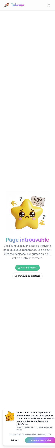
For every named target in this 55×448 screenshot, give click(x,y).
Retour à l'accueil (29, 267)
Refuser (14, 440)
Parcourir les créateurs (29, 276)
